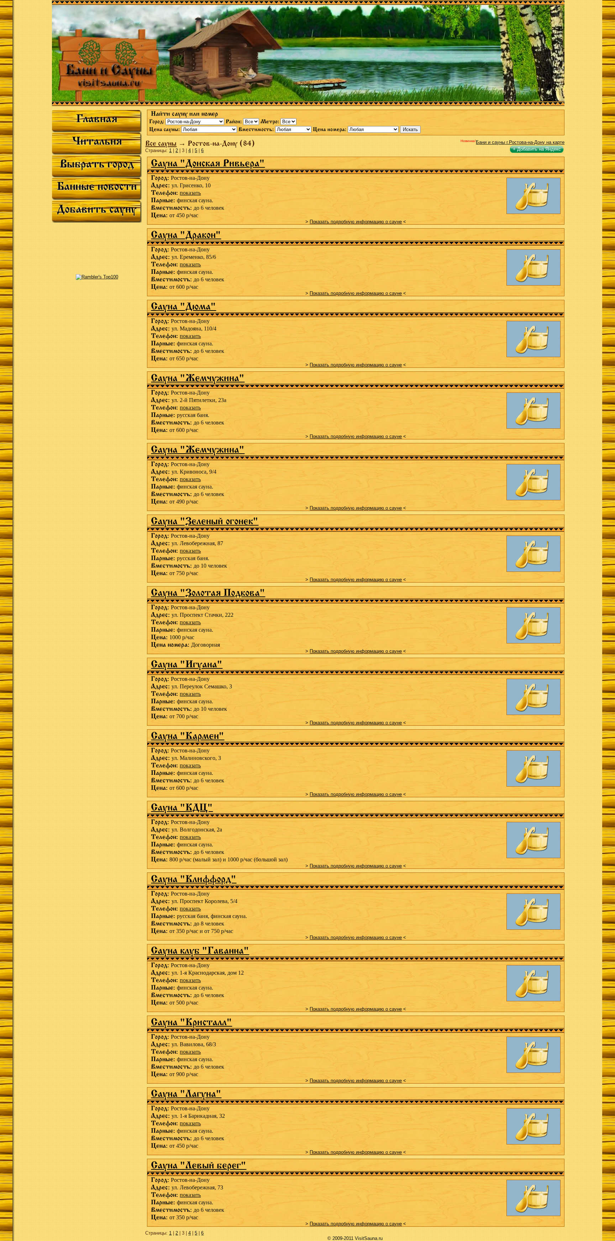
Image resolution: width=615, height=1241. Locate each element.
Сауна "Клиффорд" (193, 879)
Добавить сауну (97, 209)
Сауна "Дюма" (183, 306)
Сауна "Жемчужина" (198, 378)
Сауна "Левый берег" (198, 1165)
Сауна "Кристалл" (191, 1022)
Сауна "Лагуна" (186, 1094)
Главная (96, 118)
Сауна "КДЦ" (182, 807)
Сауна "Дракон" (186, 235)
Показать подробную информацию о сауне (356, 221)
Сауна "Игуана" (186, 664)
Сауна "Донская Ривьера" (208, 163)
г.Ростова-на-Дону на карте (520, 142)
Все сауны (161, 143)
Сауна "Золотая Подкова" (208, 592)
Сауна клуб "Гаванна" (200, 950)
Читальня (97, 141)
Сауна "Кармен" (187, 736)
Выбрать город (97, 164)
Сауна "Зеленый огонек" (204, 521)
